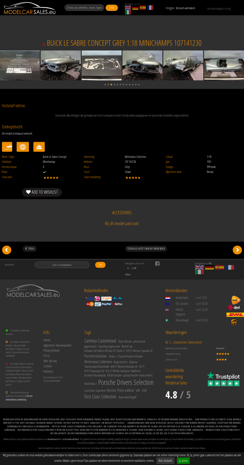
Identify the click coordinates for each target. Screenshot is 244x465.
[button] (105, 84)
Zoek (111, 8)
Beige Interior (121, 362)
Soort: (87, 172)
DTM (144, 390)
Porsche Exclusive (95, 356)
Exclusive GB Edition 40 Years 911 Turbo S (104, 351)
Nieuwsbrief (9, 264)
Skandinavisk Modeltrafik (96, 366)
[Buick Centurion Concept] (6, 250)
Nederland (182, 297)
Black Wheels (125, 341)
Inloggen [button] (170, 8)
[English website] (128, 7)
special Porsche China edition (138, 375)
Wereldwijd (182, 320)
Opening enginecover (109, 346)
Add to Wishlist (44, 192)
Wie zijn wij (50, 360)
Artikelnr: (88, 162)
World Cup (127, 346)
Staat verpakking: (92, 177)
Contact (47, 365)
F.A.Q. (46, 355)
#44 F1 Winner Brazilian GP (124, 366)
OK (100, 265)
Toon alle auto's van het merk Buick (146, 248)
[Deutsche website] (135, 7)
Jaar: (168, 162)
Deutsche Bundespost (95, 375)
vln (138, 390)
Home (46, 339)
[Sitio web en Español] (143, 7)
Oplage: (170, 167)
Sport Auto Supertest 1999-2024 (100, 390)
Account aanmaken (185, 8)
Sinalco (112, 356)
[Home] (30, 8)
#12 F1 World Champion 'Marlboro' (123, 371)
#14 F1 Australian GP (94, 371)
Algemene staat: (174, 172)
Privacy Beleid (51, 350)
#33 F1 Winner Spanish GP (139, 351)
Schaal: (169, 157)
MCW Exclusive (114, 375)
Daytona (133, 362)
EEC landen (182, 303)
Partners (48, 371)
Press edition (125, 390)
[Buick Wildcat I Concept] (237, 250)
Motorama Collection (98, 361)
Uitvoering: (89, 157)
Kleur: (87, 167)
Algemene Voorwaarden (57, 345)
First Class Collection (100, 396)
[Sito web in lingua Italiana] (128, 12)
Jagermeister (90, 346)
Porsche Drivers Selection (125, 382)
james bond (139, 341)
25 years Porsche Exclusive (130, 356)
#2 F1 (141, 366)
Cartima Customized (100, 340)
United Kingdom (180, 312)
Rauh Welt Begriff (127, 397)
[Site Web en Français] (150, 7)
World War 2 (90, 384)
